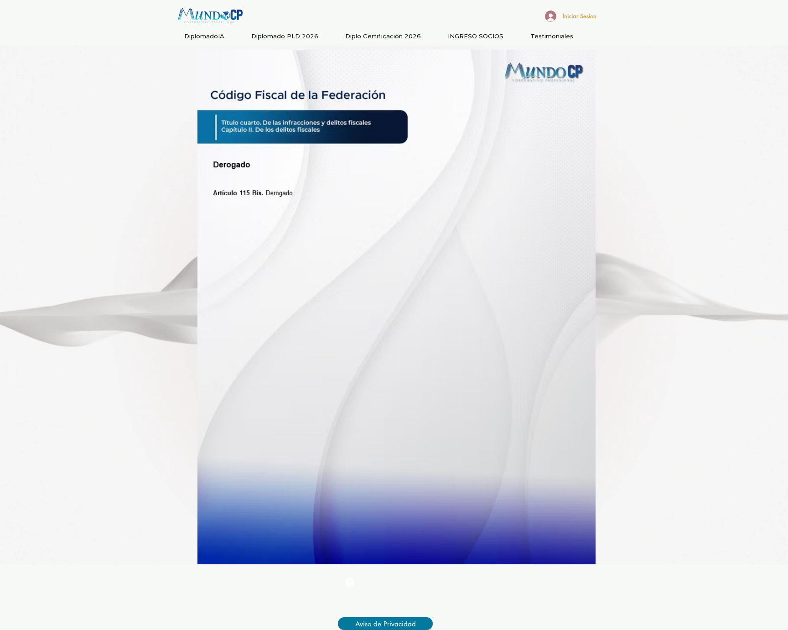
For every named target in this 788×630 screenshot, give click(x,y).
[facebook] (349, 582)
